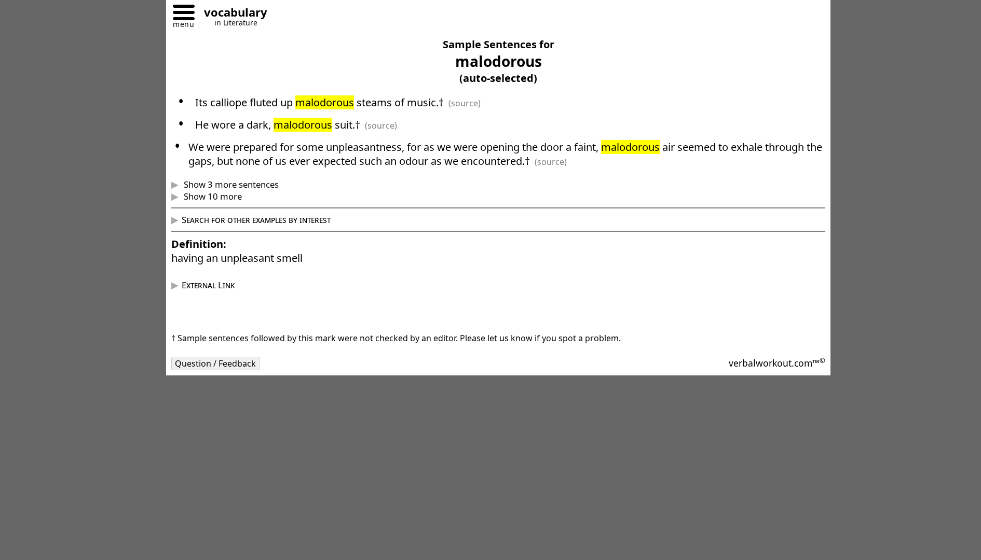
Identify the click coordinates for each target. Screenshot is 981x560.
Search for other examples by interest (256, 220)
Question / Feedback (215, 363)
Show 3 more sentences (230, 184)
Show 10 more (212, 196)
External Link (208, 285)
